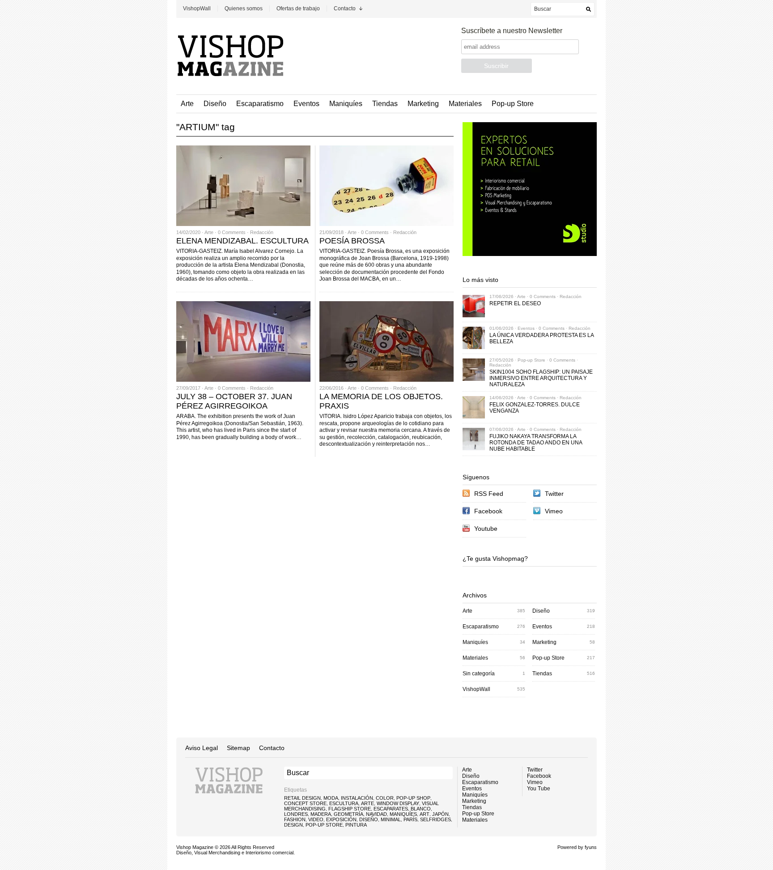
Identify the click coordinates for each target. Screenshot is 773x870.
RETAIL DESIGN (302, 798)
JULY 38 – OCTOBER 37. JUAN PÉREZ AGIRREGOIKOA (234, 401)
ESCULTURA (343, 803)
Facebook (488, 511)
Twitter (554, 493)
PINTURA (356, 824)
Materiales (465, 103)
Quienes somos (244, 8)
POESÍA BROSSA (352, 240)
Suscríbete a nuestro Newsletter (511, 30)
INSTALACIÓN (357, 798)
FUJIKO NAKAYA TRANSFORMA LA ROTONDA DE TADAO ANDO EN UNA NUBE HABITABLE (535, 442)
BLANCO (421, 808)
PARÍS (410, 819)
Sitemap (238, 747)
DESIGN (293, 824)
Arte (187, 103)
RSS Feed (488, 493)
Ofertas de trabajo (298, 8)
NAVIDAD (376, 814)
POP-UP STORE (324, 824)
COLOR (385, 798)
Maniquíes (345, 103)
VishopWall (197, 8)
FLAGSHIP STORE (349, 808)
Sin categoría (479, 673)
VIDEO (315, 819)
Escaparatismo (260, 103)
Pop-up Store (513, 103)
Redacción (261, 232)
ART (424, 814)
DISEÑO (368, 819)
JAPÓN (440, 814)
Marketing (423, 103)
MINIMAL (391, 819)
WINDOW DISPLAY (398, 803)
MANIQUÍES (403, 814)
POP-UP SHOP (413, 798)
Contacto (345, 8)
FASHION (295, 819)
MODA (330, 798)
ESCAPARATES (391, 808)
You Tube (538, 788)
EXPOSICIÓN (341, 819)
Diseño (215, 103)
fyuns (591, 847)
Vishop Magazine (194, 847)
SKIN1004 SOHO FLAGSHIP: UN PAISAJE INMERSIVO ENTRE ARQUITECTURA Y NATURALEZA (541, 378)
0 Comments (232, 232)
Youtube (485, 528)
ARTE (367, 803)
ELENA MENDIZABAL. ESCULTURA (242, 240)
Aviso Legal (201, 747)
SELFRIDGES (435, 819)
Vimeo (554, 511)
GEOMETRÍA (348, 814)
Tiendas (385, 103)
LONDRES (296, 814)
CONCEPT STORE (305, 803)
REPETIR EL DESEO (515, 303)
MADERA (320, 814)
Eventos (306, 103)
